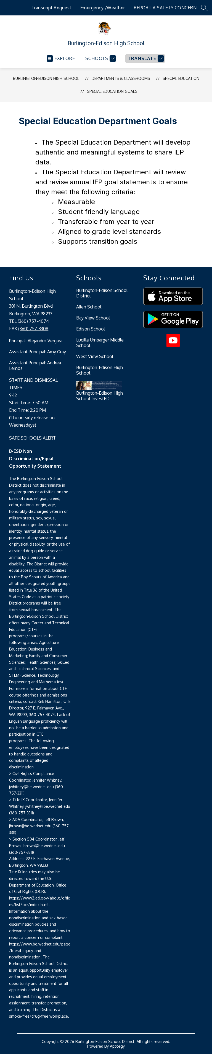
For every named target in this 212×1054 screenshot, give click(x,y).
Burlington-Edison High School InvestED (99, 395)
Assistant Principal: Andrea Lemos (35, 365)
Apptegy (117, 1046)
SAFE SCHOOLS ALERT (32, 438)
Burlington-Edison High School (46, 78)
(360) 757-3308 (33, 328)
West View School (94, 356)
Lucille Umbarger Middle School (100, 342)
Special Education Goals (112, 91)
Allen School (88, 307)
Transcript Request (51, 7)
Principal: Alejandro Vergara (35, 340)
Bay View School (93, 318)
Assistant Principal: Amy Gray (37, 351)
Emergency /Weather (102, 7)
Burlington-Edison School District (102, 293)
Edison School (90, 329)
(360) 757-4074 (33, 321)
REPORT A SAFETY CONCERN (165, 7)
